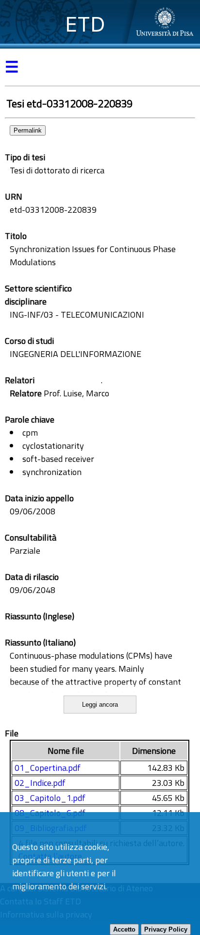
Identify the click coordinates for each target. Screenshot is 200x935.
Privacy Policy (165, 929)
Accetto (124, 929)
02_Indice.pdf (40, 782)
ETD (85, 24)
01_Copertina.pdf (48, 767)
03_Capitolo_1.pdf (50, 797)
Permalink (28, 130)
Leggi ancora (100, 704)
